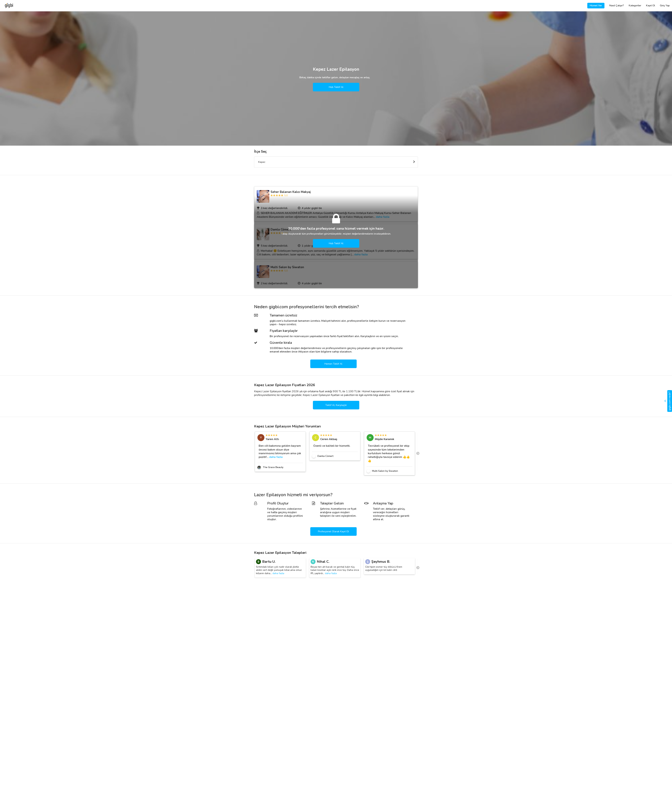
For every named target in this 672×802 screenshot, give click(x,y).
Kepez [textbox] (261, 162)
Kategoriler (635, 5)
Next (418, 453)
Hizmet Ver (596, 5)
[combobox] (336, 162)
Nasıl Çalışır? (616, 5)
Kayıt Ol (650, 5)
